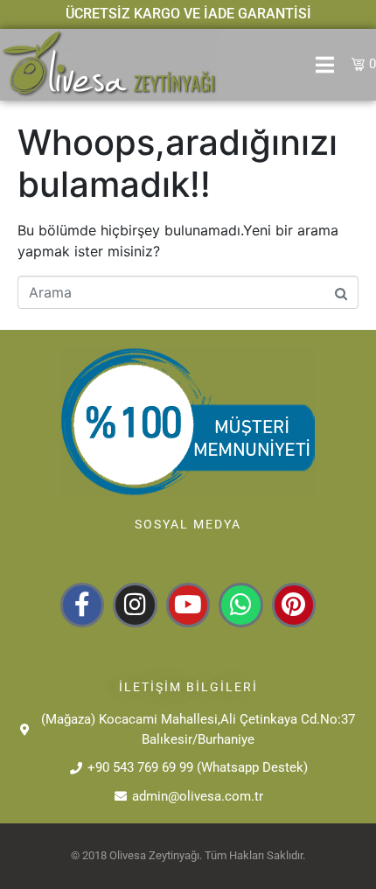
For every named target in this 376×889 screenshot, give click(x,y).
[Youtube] (188, 604)
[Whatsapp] (240, 604)
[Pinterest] (294, 604)
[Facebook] (82, 604)
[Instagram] (135, 604)
